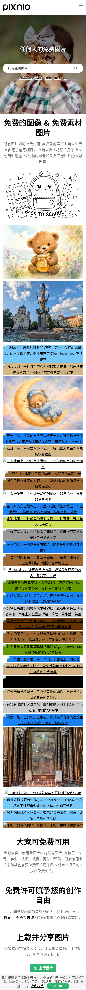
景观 (57, 78)
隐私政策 (37, 986)
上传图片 (46, 968)
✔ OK (58, 986)
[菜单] (81, 7)
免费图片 (26, 78)
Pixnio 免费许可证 (19, 917)
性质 (48, 78)
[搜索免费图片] (77, 68)
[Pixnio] (16, 8)
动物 (38, 78)
